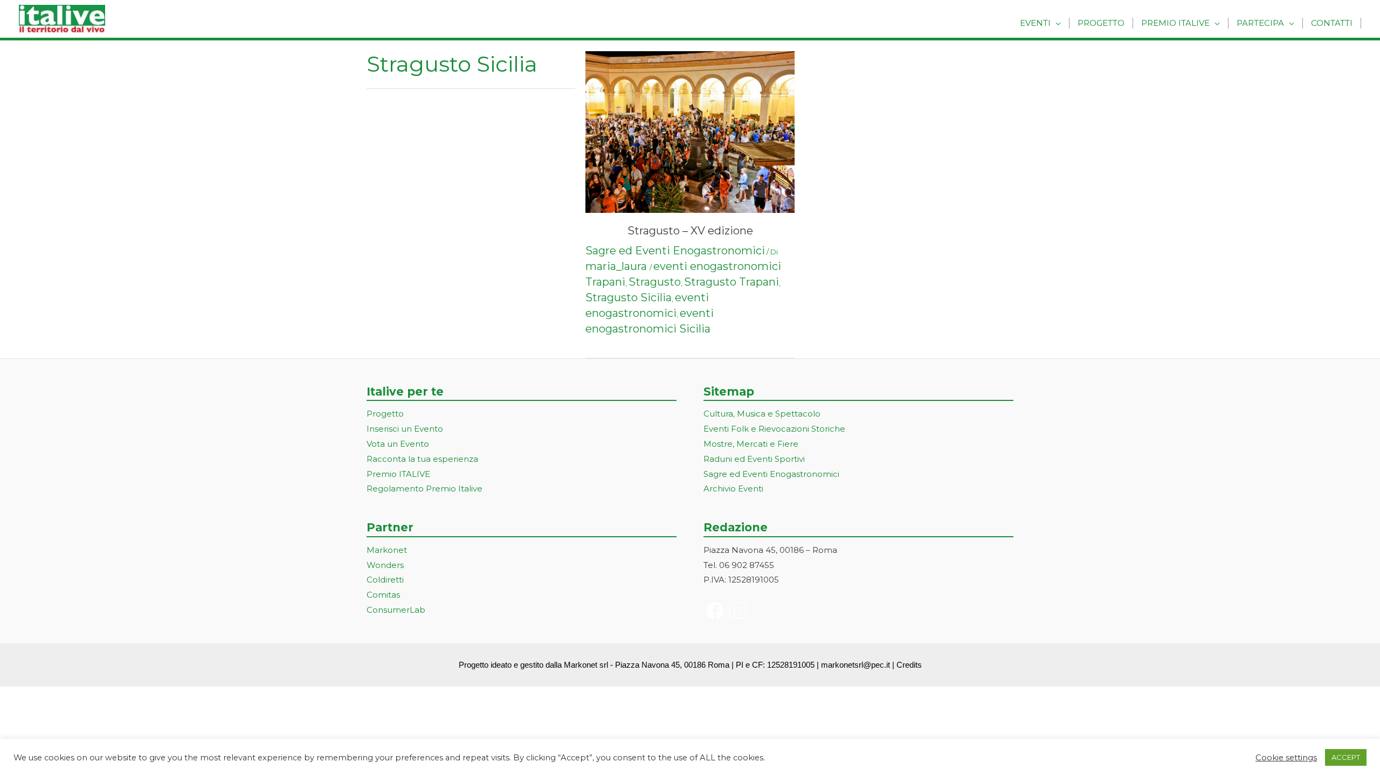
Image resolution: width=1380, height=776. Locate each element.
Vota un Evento (398, 444)
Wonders (385, 565)
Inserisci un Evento (405, 429)
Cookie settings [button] (1286, 758)
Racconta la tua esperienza (422, 459)
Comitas (383, 595)
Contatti (1332, 23)
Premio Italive (1175, 23)
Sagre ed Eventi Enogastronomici (675, 250)
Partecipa (1260, 23)
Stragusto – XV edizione (690, 230)
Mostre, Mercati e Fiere (750, 444)
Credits (909, 664)
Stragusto (655, 281)
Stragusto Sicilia (628, 297)
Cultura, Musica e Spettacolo (761, 413)
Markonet (387, 550)
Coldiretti (385, 579)
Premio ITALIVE (398, 474)
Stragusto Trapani (731, 281)
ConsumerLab (396, 610)
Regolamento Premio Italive (424, 488)
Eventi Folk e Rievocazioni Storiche (774, 429)
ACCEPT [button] (1345, 757)
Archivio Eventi (733, 488)
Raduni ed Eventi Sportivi (754, 459)
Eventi (1035, 23)
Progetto (1101, 23)
